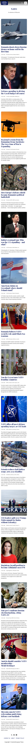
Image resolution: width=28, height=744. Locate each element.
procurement (17, 200)
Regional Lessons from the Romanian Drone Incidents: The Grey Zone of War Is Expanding (12, 143)
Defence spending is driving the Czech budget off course (13, 92)
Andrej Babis (12, 96)
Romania (8, 54)
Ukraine (14, 54)
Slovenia (8, 719)
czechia (7, 96)
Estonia (12, 474)
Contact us (7, 738)
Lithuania (18, 474)
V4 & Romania (13, 149)
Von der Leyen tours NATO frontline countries (12, 378)
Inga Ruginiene (9, 570)
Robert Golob (15, 719)
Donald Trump (15, 525)
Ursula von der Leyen (13, 382)
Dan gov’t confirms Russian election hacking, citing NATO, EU (12, 612)
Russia (11, 54)
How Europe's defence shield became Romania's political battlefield (13, 194)
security (17, 339)
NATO (11, 200)
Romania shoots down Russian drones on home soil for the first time (14, 49)
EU (14, 617)
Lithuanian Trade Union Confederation (19, 570)
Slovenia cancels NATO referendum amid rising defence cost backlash (11, 714)
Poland (13, 293)
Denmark (17, 293)
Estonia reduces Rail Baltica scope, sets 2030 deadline (13, 470)
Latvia (18, 382)
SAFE (14, 200)
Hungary (19, 247)
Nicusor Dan (8, 617)
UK (16, 617)
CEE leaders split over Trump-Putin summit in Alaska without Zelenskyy (14, 520)
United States (14, 247)
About (13, 738)
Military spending (18, 96)
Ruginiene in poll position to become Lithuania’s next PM (13, 566)
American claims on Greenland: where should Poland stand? (11, 288)
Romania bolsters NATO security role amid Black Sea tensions (13, 333)
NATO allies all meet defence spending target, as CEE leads (13, 425)
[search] (22, 3)
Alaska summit (9, 525)
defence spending (12, 429)
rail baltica (8, 474)
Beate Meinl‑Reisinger (10, 668)
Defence (14, 339)
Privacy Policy (20, 738)
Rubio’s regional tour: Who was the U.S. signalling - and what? (13, 242)
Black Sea (18, 54)
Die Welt (16, 668)
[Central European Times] (4, 3)
